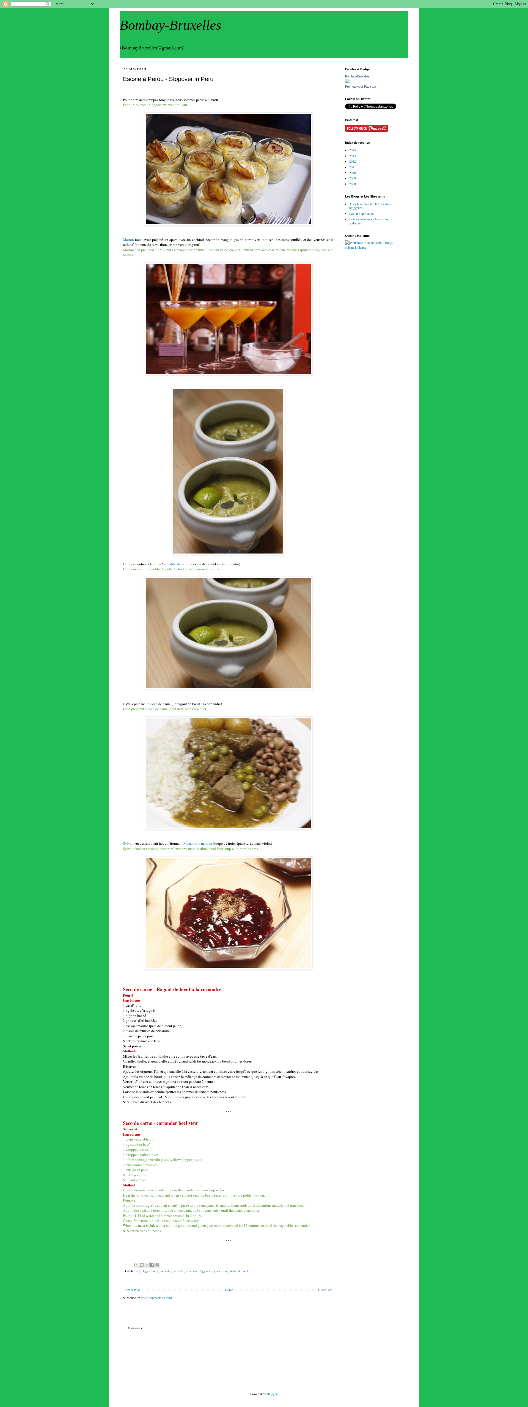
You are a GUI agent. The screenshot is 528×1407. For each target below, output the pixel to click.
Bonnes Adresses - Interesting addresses (369, 221)
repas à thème (219, 1271)
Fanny (127, 563)
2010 (352, 172)
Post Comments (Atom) (156, 1297)
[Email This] (136, 1264)
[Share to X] (147, 1264)
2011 (352, 167)
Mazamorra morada (197, 843)
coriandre (178, 1271)
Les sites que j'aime (361, 213)
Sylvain (128, 843)
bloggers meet (150, 1271)
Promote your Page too (360, 86)
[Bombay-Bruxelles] (347, 82)
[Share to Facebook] (152, 1264)
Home (229, 1290)
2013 (352, 156)
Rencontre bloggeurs (198, 1271)
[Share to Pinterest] (157, 1264)
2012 (352, 161)
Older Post (325, 1290)
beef (137, 1271)
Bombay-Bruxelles (170, 25)
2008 (352, 184)
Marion (128, 239)
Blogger (272, 1394)
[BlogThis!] (141, 1264)
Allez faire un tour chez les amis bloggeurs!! (370, 206)
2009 (352, 178)
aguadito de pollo (176, 563)
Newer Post (132, 1290)
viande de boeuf (239, 1271)
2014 (352, 150)
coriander (165, 1271)
